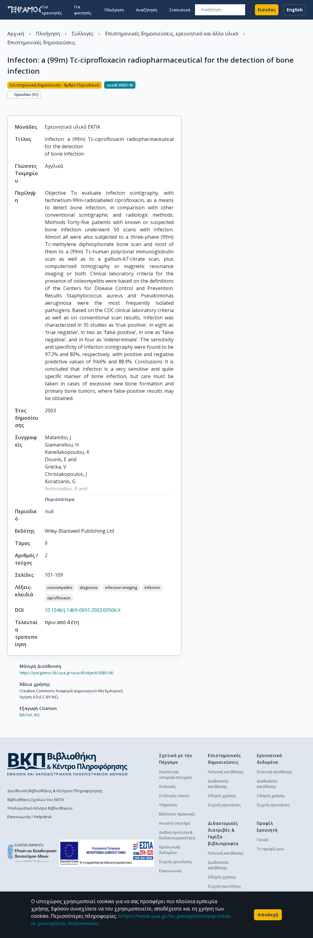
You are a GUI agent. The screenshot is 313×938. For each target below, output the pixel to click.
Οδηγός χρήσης (222, 795)
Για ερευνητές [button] (52, 10)
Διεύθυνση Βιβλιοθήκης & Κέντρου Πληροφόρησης (54, 790)
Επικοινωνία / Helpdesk (29, 816)
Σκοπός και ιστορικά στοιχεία (175, 774)
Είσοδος (267, 10)
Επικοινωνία (170, 871)
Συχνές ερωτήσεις (175, 861)
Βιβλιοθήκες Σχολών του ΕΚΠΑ (35, 799)
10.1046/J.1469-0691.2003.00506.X (82, 610)
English (295, 10)
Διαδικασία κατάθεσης (218, 783)
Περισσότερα (60, 499)
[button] (60, 587)
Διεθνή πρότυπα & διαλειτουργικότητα (177, 835)
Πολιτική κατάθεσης (225, 771)
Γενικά (262, 839)
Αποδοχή (268, 915)
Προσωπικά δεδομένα (169, 849)
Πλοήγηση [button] (114, 10)
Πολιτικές (167, 786)
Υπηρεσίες (168, 804)
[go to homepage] (24, 10)
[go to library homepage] (67, 763)
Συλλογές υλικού (174, 795)
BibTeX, (26, 715)
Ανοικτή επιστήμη (174, 823)
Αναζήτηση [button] (146, 10)
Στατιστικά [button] (179, 10)
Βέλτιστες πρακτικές (177, 814)
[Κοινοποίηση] (9, 105)
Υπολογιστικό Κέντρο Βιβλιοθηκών (39, 808)
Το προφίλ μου (270, 849)
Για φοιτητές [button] (82, 10)
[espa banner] (106, 853)
